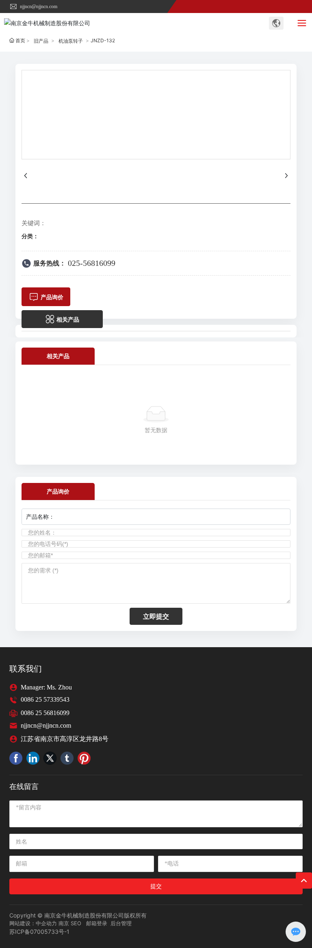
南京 (63, 923)
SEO (76, 923)
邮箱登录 (96, 923)
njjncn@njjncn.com (38, 6)
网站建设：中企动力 (33, 923)
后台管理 (121, 923)
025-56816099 (91, 263)
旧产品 (41, 41)
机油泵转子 (70, 41)
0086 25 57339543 (45, 699)
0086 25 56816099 (45, 712)
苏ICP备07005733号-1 (39, 931)
